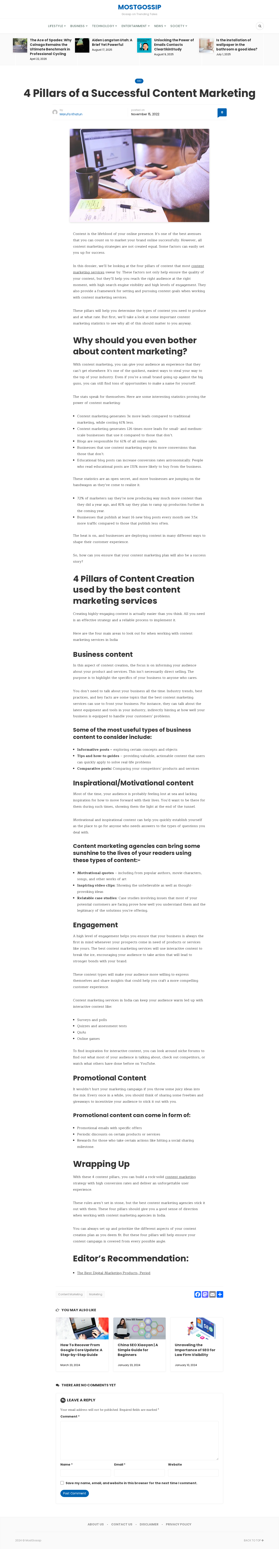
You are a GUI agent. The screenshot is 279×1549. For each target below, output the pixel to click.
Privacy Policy (178, 1524)
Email (119, 1464)
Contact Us (121, 1524)
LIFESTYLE (55, 26)
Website (175, 1464)
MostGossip (33, 1540)
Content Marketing (70, 1294)
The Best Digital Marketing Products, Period (113, 1273)
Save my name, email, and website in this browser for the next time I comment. (131, 1483)
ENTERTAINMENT (134, 26)
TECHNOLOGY (103, 26)
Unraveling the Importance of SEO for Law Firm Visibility (195, 1349)
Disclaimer (149, 1524)
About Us (96, 1524)
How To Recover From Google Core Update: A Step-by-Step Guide (81, 1349)
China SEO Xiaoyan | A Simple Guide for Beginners (138, 1349)
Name (66, 1464)
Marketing (95, 1294)
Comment (70, 1416)
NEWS (158, 26)
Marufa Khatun (71, 114)
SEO (139, 81)
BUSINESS (77, 26)
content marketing (180, 1177)
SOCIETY (177, 26)
